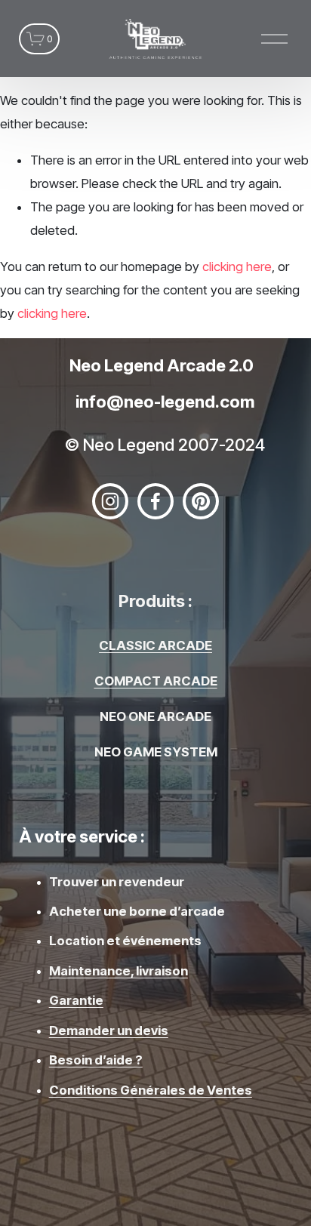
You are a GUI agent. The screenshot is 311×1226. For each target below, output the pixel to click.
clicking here (237, 266)
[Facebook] (155, 501)
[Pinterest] (201, 501)
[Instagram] (110, 501)
